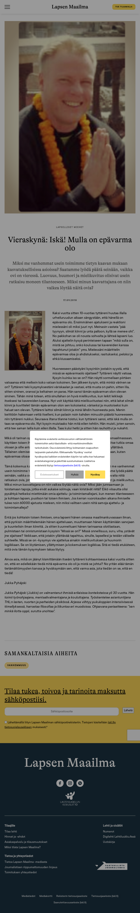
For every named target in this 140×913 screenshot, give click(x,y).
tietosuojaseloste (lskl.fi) (67, 465)
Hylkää (74, 474)
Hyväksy (95, 474)
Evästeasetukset (49, 474)
